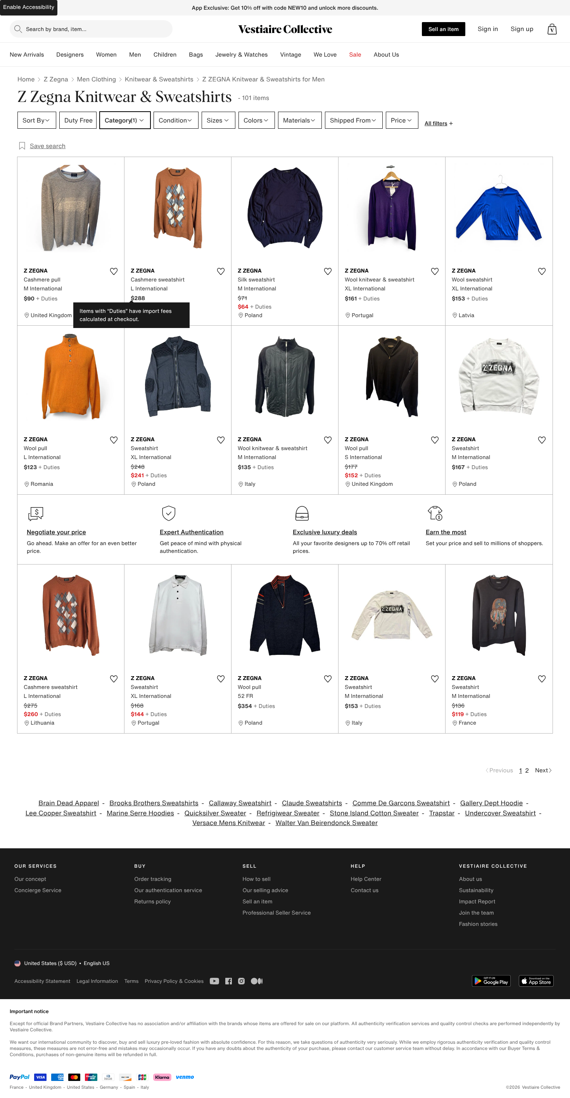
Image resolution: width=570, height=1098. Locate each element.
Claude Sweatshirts (312, 803)
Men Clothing (96, 79)
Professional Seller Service (276, 913)
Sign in (488, 29)
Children (165, 54)
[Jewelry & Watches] (274, 55)
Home (26, 79)
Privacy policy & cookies (174, 981)
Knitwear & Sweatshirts (159, 79)
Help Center (366, 879)
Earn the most (446, 532)
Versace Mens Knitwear (228, 823)
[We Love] (343, 55)
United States (81, 1087)
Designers (70, 54)
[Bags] (209, 55)
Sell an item (443, 29)
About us (470, 879)
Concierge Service (37, 890)
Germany (109, 1087)
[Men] (147, 55)
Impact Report (477, 902)
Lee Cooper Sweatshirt (61, 813)
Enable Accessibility (28, 7)
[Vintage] (307, 55)
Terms (131, 981)
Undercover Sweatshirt (500, 813)
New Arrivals (27, 54)
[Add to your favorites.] (113, 271)
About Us (386, 54)
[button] (552, 29)
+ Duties (46, 298)
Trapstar (442, 813)
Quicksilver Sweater (215, 813)
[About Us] (405, 55)
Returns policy (152, 902)
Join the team (476, 913)
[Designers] (90, 55)
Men (135, 54)
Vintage (290, 54)
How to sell (256, 879)
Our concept (30, 879)
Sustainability (476, 890)
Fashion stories (478, 924)
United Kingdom (45, 1087)
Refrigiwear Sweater (288, 813)
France (17, 1087)
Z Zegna (55, 79)
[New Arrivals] (50, 55)
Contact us (365, 890)
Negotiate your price (56, 532)
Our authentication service (168, 890)
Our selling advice (265, 890)
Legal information (97, 981)
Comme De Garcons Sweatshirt (401, 803)
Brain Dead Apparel (68, 803)
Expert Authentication (192, 532)
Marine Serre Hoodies (140, 813)
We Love (325, 54)
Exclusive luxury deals (325, 532)
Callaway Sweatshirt (240, 803)
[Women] (123, 55)
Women (106, 54)
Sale (355, 54)
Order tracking (152, 879)
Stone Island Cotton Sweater (374, 813)
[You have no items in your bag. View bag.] (552, 29)
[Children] (183, 55)
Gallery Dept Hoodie (491, 803)
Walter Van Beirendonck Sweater (326, 823)
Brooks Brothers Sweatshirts (153, 803)
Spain (129, 1087)
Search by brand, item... (56, 29)
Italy (145, 1087)
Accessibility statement (42, 981)
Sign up (522, 29)
